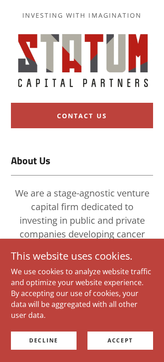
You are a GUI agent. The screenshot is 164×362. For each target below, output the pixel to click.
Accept (120, 340)
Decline (43, 340)
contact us (82, 115)
